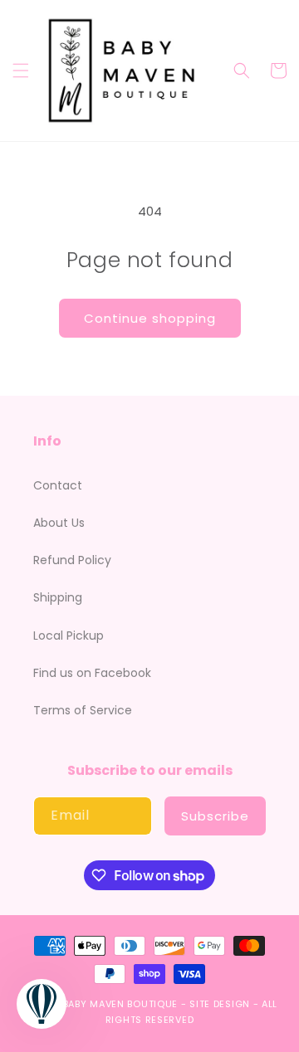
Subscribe (215, 816)
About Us (59, 522)
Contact (57, 485)
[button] (20, 70)
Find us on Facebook (92, 673)
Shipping (57, 597)
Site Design (219, 1004)
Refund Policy (72, 560)
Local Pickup (68, 635)
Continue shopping (150, 318)
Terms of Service (82, 710)
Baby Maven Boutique (120, 1004)
